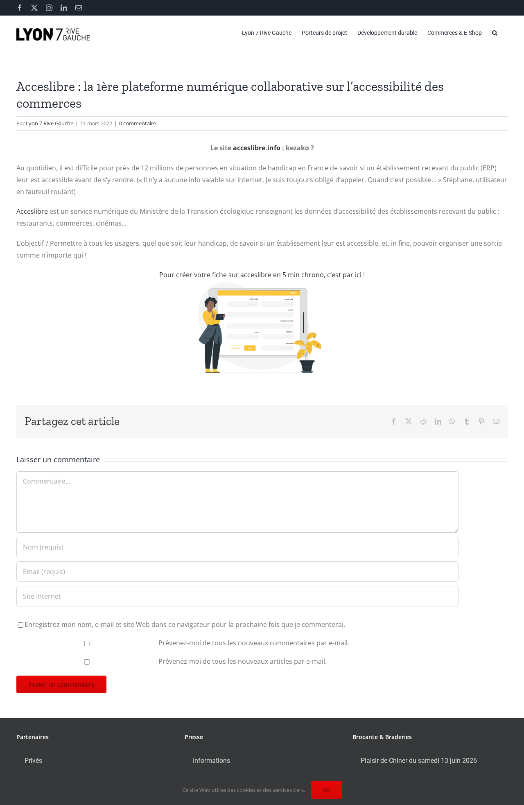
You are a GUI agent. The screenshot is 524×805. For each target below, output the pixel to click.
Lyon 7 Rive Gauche (49, 123)
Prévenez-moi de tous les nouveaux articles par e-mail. (242, 661)
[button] (494, 33)
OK (326, 790)
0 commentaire (137, 123)
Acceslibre (32, 211)
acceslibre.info (256, 147)
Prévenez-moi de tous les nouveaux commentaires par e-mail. (253, 642)
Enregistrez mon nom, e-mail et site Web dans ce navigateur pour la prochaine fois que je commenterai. (185, 624)
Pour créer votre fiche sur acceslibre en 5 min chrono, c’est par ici (260, 274)
